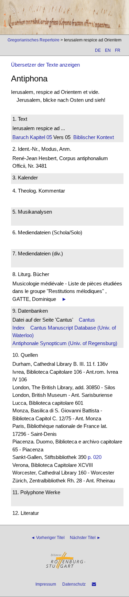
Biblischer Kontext (93, 137)
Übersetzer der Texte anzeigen (45, 65)
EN (108, 50)
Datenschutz (74, 584)
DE (98, 50)
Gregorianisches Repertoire (34, 40)
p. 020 (94, 457)
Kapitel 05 (40, 137)
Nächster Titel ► (85, 537)
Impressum (45, 584)
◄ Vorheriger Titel (48, 537)
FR (117, 50)
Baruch (20, 137)
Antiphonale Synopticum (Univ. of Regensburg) (64, 343)
